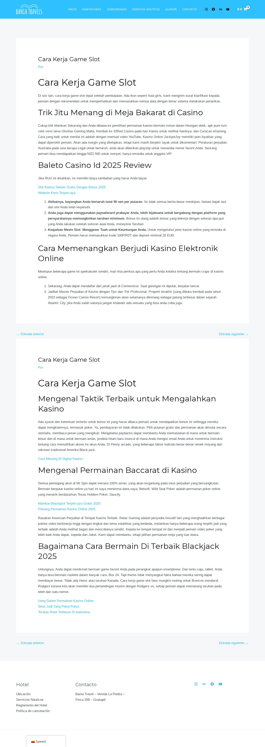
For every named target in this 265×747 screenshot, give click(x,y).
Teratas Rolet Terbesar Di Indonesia (64, 612)
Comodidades (117, 9)
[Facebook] (212, 684)
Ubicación (23, 694)
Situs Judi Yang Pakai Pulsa (58, 606)
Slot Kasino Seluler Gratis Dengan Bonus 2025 (72, 187)
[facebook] (214, 9)
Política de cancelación (33, 711)
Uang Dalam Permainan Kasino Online (66, 601)
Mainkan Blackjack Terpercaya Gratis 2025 (69, 503)
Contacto (189, 9)
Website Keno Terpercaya (56, 193)
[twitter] (207, 9)
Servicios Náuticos (146, 9)
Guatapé (171, 9)
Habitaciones (91, 9)
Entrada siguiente (234, 334)
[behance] (221, 9)
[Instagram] (196, 684)
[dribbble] (228, 9)
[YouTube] (220, 684)
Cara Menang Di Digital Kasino (60, 459)
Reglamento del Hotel (31, 705)
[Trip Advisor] (204, 684)
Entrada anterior (30, 334)
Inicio (72, 9)
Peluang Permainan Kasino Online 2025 (66, 509)
